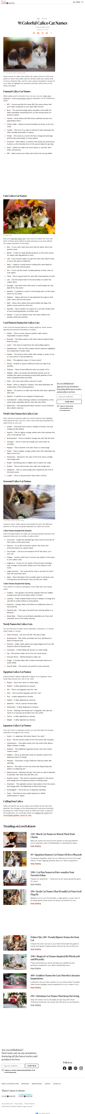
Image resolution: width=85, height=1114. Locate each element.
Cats (38, 18)
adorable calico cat (18, 239)
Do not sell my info (7, 1104)
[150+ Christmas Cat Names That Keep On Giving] (15, 1000)
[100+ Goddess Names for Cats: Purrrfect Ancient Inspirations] (15, 981)
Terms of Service (29, 1104)
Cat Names (44, 18)
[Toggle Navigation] (82, 2)
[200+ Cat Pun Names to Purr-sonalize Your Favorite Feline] (15, 878)
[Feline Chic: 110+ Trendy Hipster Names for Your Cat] (15, 943)
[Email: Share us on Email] (47, 33)
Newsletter (25, 1084)
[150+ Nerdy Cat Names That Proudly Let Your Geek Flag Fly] (15, 897)
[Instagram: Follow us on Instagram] (81, 1068)
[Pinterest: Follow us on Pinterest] (76, 1068)
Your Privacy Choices (44, 1113)
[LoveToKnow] (8, 1095)
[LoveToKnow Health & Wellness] (25, 1095)
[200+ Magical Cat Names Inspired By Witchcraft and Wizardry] (15, 962)
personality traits (23, 98)
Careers (47, 1084)
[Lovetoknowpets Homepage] (8, 2)
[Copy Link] (51, 33)
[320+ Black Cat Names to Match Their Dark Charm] (15, 839)
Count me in (69, 402)
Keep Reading (36, 846)
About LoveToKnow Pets (10, 1084)
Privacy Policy (18, 1104)
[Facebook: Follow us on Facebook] (65, 1068)
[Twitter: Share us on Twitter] (38, 33)
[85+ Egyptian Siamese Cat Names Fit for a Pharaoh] (15, 859)
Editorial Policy (37, 1084)
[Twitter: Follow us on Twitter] (70, 1068)
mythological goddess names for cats (17, 815)
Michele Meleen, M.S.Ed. (43, 27)
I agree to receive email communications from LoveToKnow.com (66, 408)
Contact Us (57, 1084)
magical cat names (42, 813)
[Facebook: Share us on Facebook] (34, 33)
